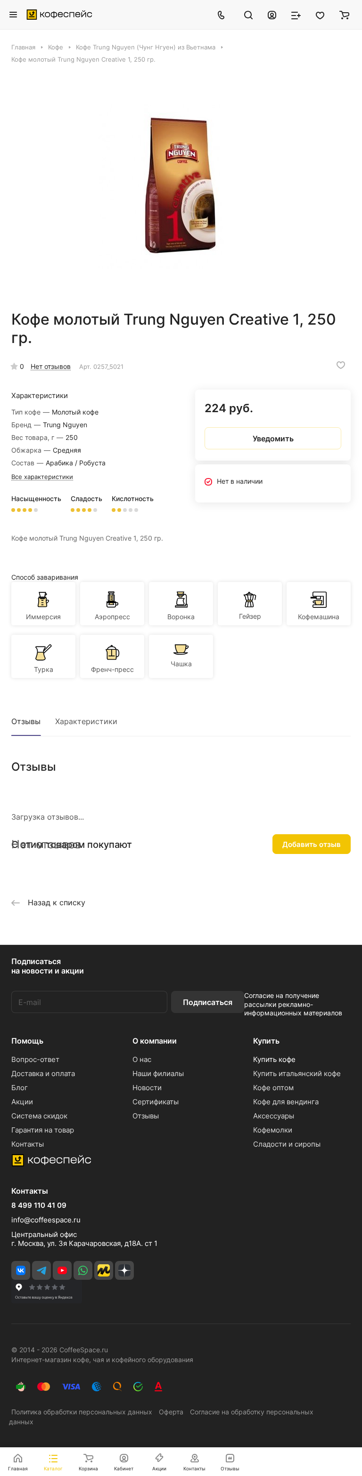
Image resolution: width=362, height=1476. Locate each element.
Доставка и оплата (43, 1073)
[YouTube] (62, 1270)
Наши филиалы (158, 1073)
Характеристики (86, 721)
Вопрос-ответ (35, 1059)
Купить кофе (274, 1059)
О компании (154, 1040)
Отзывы (26, 721)
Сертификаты (155, 1101)
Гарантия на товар (42, 1129)
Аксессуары (273, 1115)
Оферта (171, 1412)
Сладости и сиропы (287, 1144)
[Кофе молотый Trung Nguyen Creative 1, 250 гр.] (181, 187)
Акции (22, 1101)
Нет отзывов (51, 366)
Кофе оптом (273, 1087)
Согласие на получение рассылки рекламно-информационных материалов (293, 1003)
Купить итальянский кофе (297, 1073)
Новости (147, 1087)
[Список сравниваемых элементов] (296, 14)
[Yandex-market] (103, 1270)
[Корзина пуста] (344, 14)
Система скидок (39, 1115)
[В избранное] (341, 365)
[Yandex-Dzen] (124, 1270)
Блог (19, 1087)
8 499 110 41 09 (38, 1205)
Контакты (27, 1144)
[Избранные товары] (320, 14)
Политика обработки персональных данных (81, 1412)
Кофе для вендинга (286, 1101)
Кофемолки (272, 1129)
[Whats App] (83, 1270)
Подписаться (207, 1002)
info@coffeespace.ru (46, 1219)
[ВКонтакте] (20, 1270)
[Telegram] (41, 1270)
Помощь (27, 1040)
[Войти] (272, 14)
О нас (141, 1059)
